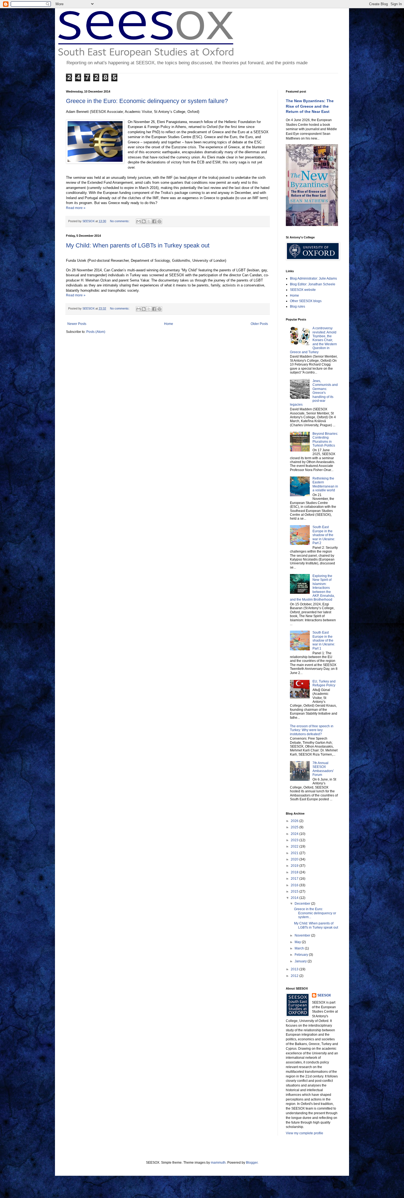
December (303, 904)
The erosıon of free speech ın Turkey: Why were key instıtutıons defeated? (311, 730)
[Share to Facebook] (154, 221)
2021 (295, 853)
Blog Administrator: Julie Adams (313, 278)
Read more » (75, 208)
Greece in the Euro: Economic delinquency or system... (315, 913)
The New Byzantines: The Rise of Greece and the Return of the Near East (310, 106)
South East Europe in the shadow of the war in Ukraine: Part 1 (323, 640)
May (298, 942)
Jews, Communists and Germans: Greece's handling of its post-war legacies (314, 392)
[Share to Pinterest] (159, 221)
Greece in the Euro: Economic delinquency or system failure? (147, 100)
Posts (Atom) (95, 332)
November (303, 935)
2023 (295, 840)
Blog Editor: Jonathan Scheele (312, 284)
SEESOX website (303, 290)
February (302, 955)
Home (168, 324)
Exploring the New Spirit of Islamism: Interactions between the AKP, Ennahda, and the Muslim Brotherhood (312, 587)
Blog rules (297, 306)
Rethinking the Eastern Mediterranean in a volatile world (325, 484)
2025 (295, 827)
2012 (295, 976)
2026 (295, 821)
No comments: (120, 221)
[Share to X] (149, 221)
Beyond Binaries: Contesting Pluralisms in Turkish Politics (325, 439)
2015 (295, 891)
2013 (295, 969)
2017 (295, 879)
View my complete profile (304, 1133)
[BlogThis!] (143, 221)
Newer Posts (76, 324)
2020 (295, 859)
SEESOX (324, 995)
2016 (295, 885)
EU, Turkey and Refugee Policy (324, 683)
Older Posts (259, 324)
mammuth (218, 1162)
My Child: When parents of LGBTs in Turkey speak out (137, 245)
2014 (295, 898)
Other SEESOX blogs (306, 301)
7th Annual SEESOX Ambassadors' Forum (323, 769)
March (300, 948)
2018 (295, 872)
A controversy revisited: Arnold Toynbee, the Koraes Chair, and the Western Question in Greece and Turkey (313, 340)
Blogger (252, 1162)
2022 (295, 846)
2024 (295, 834)
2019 (295, 866)
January (301, 961)
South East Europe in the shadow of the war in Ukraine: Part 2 (323, 535)
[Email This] (138, 221)
